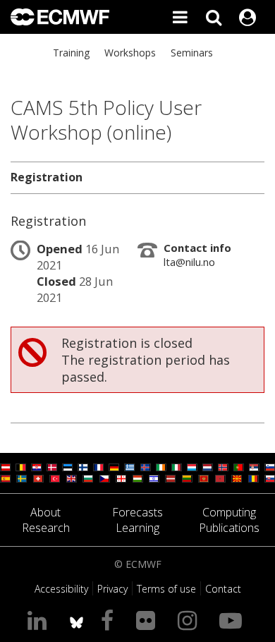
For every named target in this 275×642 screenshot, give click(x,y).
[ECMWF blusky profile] (76, 620)
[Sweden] (21, 479)
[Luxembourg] (192, 467)
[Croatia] (36, 467)
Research (46, 527)
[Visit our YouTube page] (233, 620)
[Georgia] (121, 479)
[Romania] (253, 479)
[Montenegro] (203, 479)
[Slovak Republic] (269, 479)
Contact (223, 588)
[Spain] (5, 479)
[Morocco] (220, 479)
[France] (98, 467)
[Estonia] (67, 467)
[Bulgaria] (87, 479)
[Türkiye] (54, 479)
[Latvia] (170, 479)
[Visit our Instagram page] (190, 620)
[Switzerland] (38, 479)
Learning (137, 527)
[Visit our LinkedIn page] (40, 620)
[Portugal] (238, 467)
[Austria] (5, 467)
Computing (229, 512)
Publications (229, 527)
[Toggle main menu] (180, 17)
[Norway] (223, 467)
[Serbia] (254, 467)
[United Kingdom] (71, 479)
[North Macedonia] (236, 479)
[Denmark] (52, 467)
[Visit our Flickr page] (148, 620)
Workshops (130, 52)
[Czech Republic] (104, 479)
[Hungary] (138, 479)
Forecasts (137, 512)
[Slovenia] (269, 467)
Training (71, 52)
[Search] (214, 17)
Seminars (192, 52)
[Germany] (114, 467)
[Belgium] (21, 467)
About (45, 512)
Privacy (112, 588)
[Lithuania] (187, 479)
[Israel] (154, 479)
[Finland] (83, 467)
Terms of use (166, 588)
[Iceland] (145, 467)
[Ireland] (161, 467)
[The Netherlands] (207, 467)
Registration (46, 177)
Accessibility (61, 588)
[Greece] (129, 467)
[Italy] (176, 467)
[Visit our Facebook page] (110, 620)
